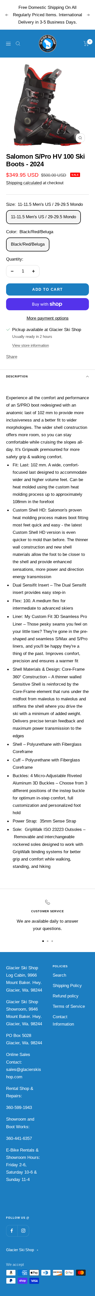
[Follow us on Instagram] (23, 1230)
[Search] (18, 43)
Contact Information (63, 1020)
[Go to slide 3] (52, 941)
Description (17, 376)
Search (59, 975)
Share (11, 356)
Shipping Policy (67, 985)
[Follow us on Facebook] (11, 1230)
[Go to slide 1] (43, 941)
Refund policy (66, 996)
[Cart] (86, 43)
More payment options (48, 318)
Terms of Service (69, 1006)
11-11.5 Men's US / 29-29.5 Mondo (43, 216)
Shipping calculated (24, 183)
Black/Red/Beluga (28, 244)
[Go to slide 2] (47, 941)
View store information (30, 345)
